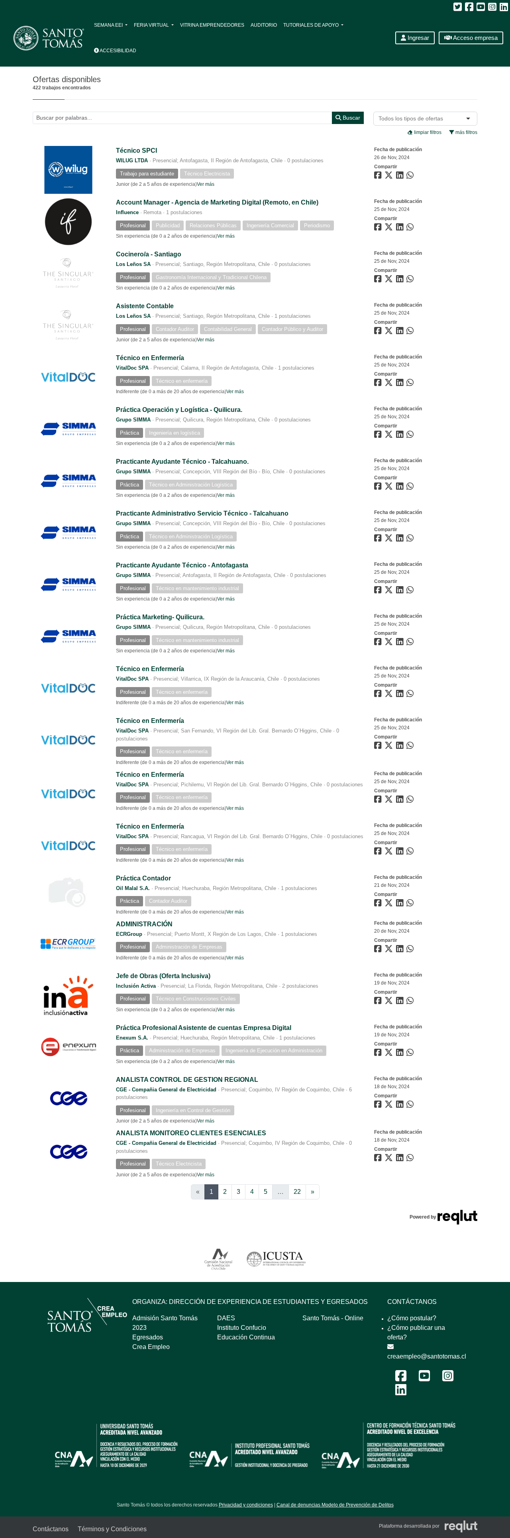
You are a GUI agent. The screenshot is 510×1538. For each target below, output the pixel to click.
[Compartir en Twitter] (389, 176)
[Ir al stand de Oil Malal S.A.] (68, 893)
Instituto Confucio (241, 1327)
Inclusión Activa (136, 986)
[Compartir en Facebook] (378, 176)
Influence (127, 212)
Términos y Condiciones (112, 1529)
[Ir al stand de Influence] (68, 221)
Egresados (147, 1337)
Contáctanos (51, 1529)
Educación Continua (246, 1337)
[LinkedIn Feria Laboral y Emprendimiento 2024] (400, 1392)
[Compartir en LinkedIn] (401, 176)
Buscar (350, 117)
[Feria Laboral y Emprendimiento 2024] (44, 38)
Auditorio (264, 25)
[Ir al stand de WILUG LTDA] (68, 169)
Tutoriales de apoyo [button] (311, 25)
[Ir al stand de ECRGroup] (68, 943)
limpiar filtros (427, 132)
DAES (226, 1318)
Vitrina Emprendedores (212, 25)
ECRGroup (129, 934)
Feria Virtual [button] (152, 25)
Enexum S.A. (132, 1038)
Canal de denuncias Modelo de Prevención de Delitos (335, 1505)
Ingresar (417, 37)
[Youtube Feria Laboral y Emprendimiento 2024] (424, 1378)
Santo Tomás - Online (332, 1318)
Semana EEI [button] (109, 25)
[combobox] (412, 118)
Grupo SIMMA (133, 420)
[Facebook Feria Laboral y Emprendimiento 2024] (400, 1378)
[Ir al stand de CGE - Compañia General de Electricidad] (68, 1098)
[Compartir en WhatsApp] (411, 176)
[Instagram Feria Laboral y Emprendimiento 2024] (447, 1378)
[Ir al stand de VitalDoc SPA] (68, 377)
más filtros (465, 132)
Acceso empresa (475, 37)
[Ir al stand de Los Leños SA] (68, 273)
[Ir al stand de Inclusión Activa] (68, 995)
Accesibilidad (117, 50)
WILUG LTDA (132, 160)
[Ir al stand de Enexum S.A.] (68, 1047)
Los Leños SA (133, 264)
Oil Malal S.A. (133, 888)
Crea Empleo (151, 1346)
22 (297, 1191)
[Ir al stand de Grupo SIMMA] (68, 428)
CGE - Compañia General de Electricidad (166, 1090)
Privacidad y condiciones (246, 1505)
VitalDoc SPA (132, 368)
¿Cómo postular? (411, 1318)
